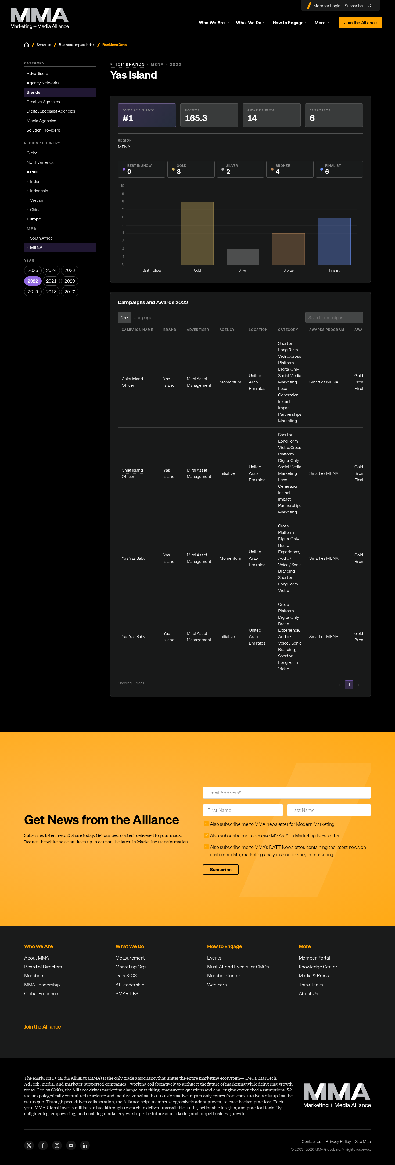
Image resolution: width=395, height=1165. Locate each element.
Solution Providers (43, 129)
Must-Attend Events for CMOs (238, 967)
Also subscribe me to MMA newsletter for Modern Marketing (272, 824)
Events (214, 958)
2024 (51, 270)
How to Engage (288, 22)
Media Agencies (41, 120)
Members (34, 975)
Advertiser (198, 329)
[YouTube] (71, 1145)
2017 (69, 291)
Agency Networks (43, 82)
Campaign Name (137, 329)
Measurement (130, 958)
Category (288, 329)
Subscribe (354, 5)
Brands (33, 92)
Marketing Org (131, 967)
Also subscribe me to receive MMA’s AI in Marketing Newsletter (275, 836)
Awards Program (326, 329)
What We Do (248, 22)
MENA (36, 247)
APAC (32, 171)
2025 (33, 270)
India (34, 181)
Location (258, 329)
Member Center (223, 975)
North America (40, 162)
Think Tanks (311, 985)
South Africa (41, 237)
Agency (227, 329)
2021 (51, 280)
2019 (33, 291)
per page (143, 317)
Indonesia (39, 190)
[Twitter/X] (29, 1145)
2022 (33, 280)
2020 (69, 280)
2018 (51, 291)
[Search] (370, 5)
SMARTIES (127, 993)
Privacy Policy (338, 1141)
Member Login (326, 5)
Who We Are (212, 22)
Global (32, 152)
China (35, 209)
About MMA (36, 958)
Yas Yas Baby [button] (133, 558)
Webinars (217, 985)
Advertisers (37, 73)
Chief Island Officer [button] (132, 382)
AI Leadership (130, 985)
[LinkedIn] (85, 1145)
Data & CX (126, 975)
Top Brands (127, 64)
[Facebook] (43, 1145)
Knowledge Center (318, 967)
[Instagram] (57, 1145)
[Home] (26, 44)
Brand (169, 329)
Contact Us (311, 1141)
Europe (34, 218)
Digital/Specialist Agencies (51, 110)
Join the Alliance (360, 22)
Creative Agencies (43, 101)
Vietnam (38, 200)
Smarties (44, 45)
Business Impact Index (76, 45)
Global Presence (41, 993)
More (325, 24)
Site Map (363, 1141)
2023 (69, 270)
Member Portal (314, 958)
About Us (308, 993)
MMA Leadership (42, 985)
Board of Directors (43, 967)
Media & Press (314, 975)
